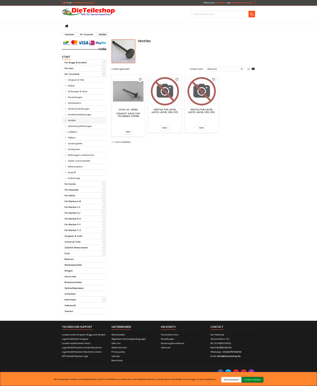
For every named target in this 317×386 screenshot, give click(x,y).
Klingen (69, 270)
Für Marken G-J (72, 212)
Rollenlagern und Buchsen (81, 155)
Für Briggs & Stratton (76, 62)
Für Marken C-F (72, 207)
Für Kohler (70, 195)
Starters (69, 311)
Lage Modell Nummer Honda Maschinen (82, 347)
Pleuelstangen (75, 97)
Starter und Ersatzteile (79, 160)
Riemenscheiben (73, 282)
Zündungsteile (75, 143)
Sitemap (115, 356)
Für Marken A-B (73, 201)
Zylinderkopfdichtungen (80, 126)
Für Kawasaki (71, 189)
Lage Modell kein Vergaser (75, 338)
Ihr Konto (168, 327)
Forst (67, 253)
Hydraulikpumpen (74, 288)
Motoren (69, 259)
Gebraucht (70, 305)
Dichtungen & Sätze (78, 91)
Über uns (116, 343)
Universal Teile (73, 241)
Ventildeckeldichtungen (79, 114)
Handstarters (74, 102)
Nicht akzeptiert (231, 379)
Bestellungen (167, 338)
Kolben (71, 85)
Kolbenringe (74, 178)
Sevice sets (70, 276)
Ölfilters (72, 137)
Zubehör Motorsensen (76, 247)
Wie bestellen (118, 334)
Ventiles (72, 120)
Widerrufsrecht (119, 347)
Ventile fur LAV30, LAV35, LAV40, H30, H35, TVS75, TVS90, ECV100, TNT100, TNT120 (165, 113)
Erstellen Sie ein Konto (242, 2)
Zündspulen (74, 149)
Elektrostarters (75, 166)
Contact (217, 327)
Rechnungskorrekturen (172, 343)
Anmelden (221, 2)
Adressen (166, 347)
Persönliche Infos (169, 334)
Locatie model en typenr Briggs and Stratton (84, 334)
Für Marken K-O (73, 218)
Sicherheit (70, 293)
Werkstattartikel (73, 264)
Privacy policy (118, 351)
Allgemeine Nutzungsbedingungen (128, 338)
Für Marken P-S (73, 224)
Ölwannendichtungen (78, 108)
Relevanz (226, 69)
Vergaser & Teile (76, 79)
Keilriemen (70, 299)
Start (66, 57)
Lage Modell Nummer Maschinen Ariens (82, 351)
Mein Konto (117, 360)
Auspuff (72, 172)
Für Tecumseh (72, 74)
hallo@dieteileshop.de (82, 2)
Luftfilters (72, 131)
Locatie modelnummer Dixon (76, 343)
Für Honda (70, 183)
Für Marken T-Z (73, 230)
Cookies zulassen (252, 379)
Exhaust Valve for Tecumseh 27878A (128, 115)
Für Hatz (69, 68)
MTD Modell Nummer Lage (75, 356)
